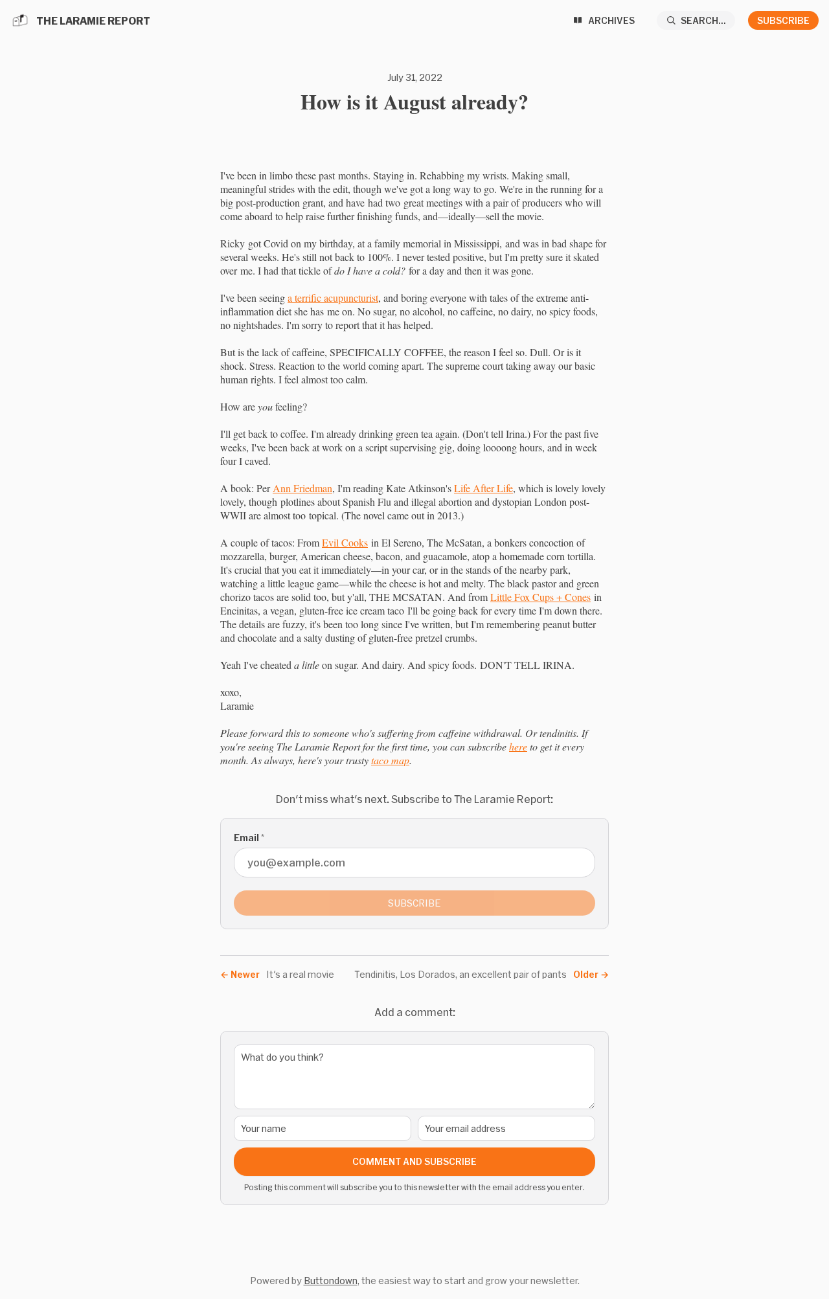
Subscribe (783, 20)
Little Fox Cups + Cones (540, 597)
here (518, 746)
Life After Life (483, 488)
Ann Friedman (302, 488)
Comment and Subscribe (414, 1161)
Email (249, 837)
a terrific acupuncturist (333, 297)
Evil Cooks (345, 542)
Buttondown (331, 1280)
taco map (390, 760)
